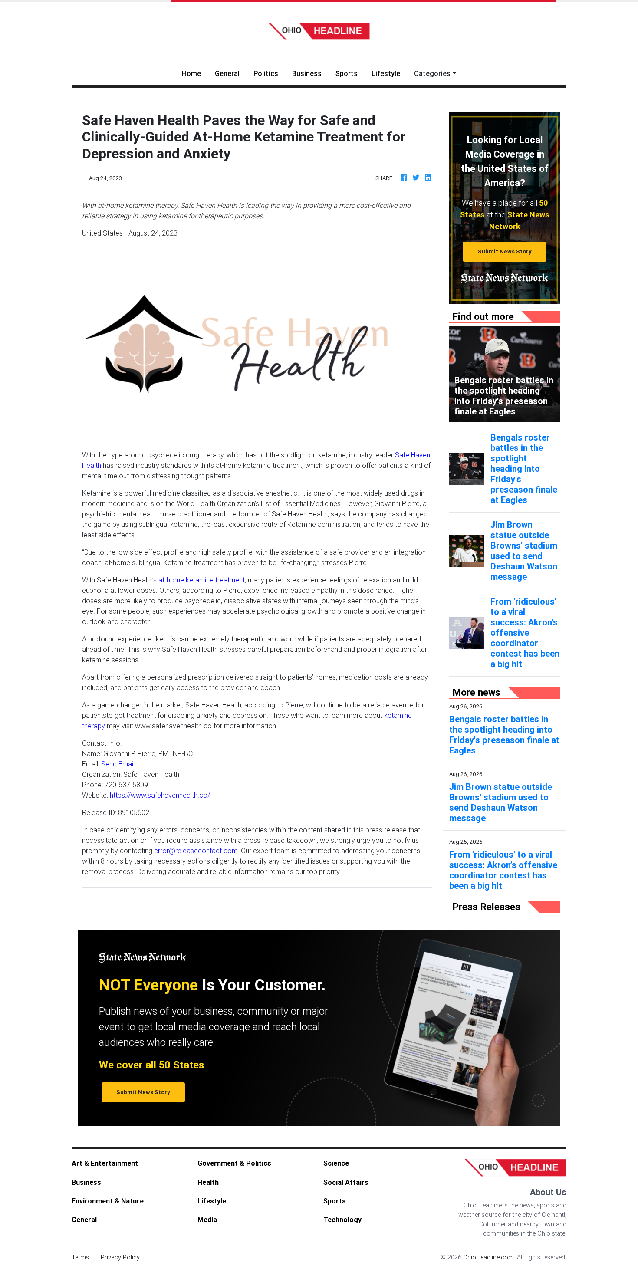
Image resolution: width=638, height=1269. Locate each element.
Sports (346, 73)
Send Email (118, 763)
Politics (265, 73)
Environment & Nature (108, 1201)
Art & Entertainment (105, 1163)
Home (195, 73)
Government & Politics (234, 1163)
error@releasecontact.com (195, 850)
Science (336, 1163)
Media (207, 1219)
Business (307, 73)
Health (208, 1182)
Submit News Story (505, 251)
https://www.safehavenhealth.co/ (160, 795)
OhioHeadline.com (488, 1257)
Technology (342, 1219)
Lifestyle (386, 73)
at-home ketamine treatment (201, 579)
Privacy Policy (120, 1257)
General (227, 73)
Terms (80, 1257)
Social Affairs (345, 1182)
